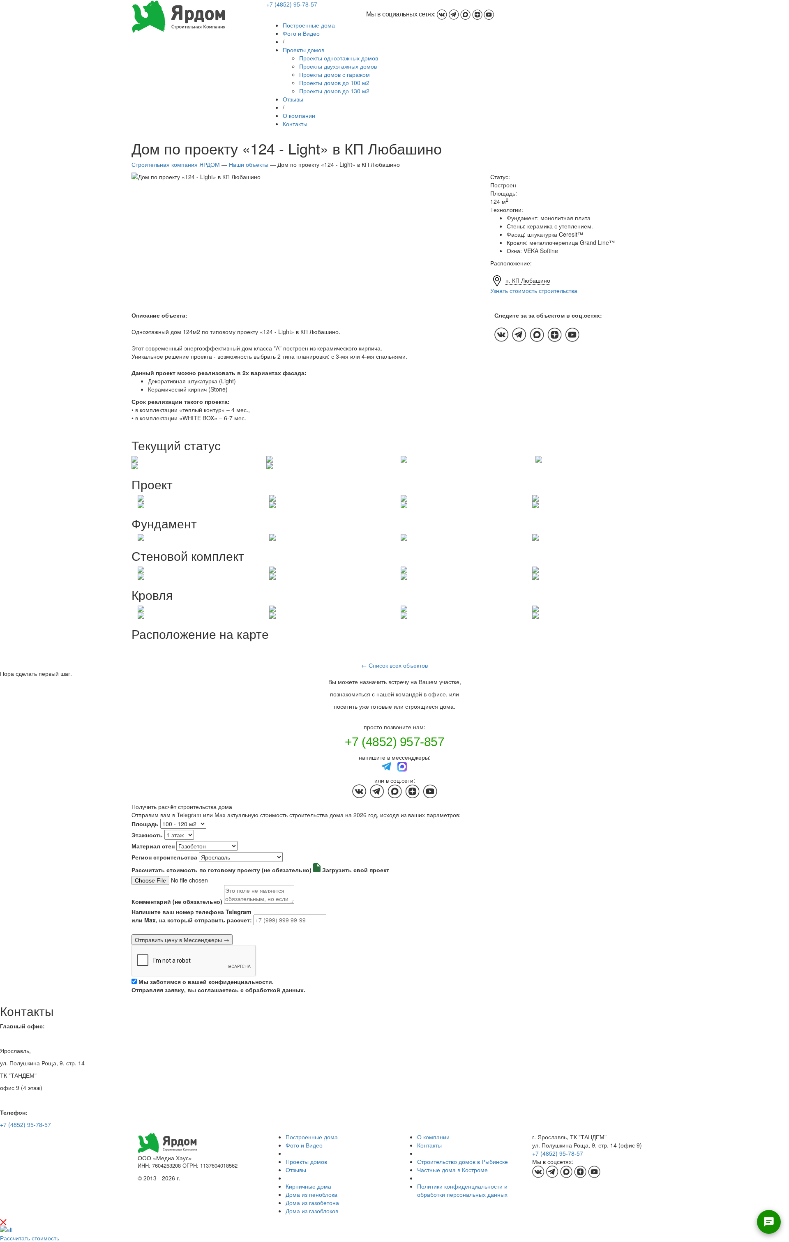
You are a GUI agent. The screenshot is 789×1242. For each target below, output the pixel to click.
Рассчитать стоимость (29, 1238)
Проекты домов (303, 50)
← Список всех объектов (394, 665)
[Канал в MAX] (465, 14)
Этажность (147, 835)
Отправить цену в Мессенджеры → (182, 940)
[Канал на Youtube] (489, 14)
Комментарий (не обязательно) (177, 901)
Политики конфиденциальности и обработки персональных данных (462, 1190)
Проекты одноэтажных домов (338, 58)
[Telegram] (387, 766)
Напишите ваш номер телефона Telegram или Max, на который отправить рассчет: (192, 916)
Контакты (295, 124)
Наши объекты (248, 164)
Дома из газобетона (312, 1202)
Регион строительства (164, 857)
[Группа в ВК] (442, 14)
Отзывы (293, 99)
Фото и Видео (301, 33)
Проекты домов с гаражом (334, 74)
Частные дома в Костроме (452, 1170)
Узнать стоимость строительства (533, 290)
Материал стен (153, 846)
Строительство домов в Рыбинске (462, 1161)
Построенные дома (309, 25)
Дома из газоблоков (312, 1211)
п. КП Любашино (527, 280)
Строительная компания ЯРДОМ (176, 164)
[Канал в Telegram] (454, 14)
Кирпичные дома (308, 1186)
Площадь (145, 824)
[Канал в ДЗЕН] (477, 14)
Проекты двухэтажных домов (338, 66)
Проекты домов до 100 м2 (334, 82)
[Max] (402, 766)
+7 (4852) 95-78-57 (291, 4)
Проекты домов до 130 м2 (334, 91)
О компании (299, 115)
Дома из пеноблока (311, 1194)
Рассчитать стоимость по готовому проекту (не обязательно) (221, 870)
